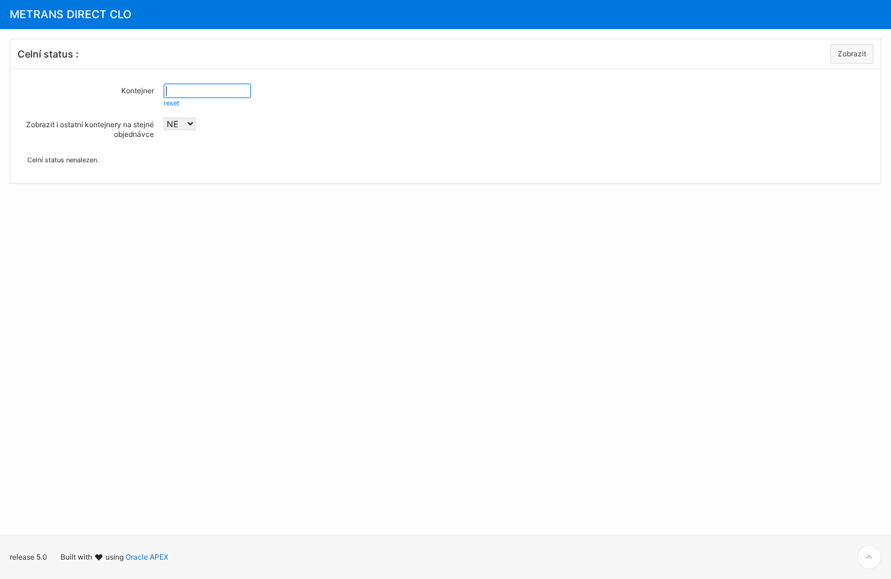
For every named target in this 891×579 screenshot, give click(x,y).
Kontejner (137, 90)
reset (171, 103)
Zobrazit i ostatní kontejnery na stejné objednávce (90, 129)
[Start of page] (869, 557)
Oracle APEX (147, 556)
